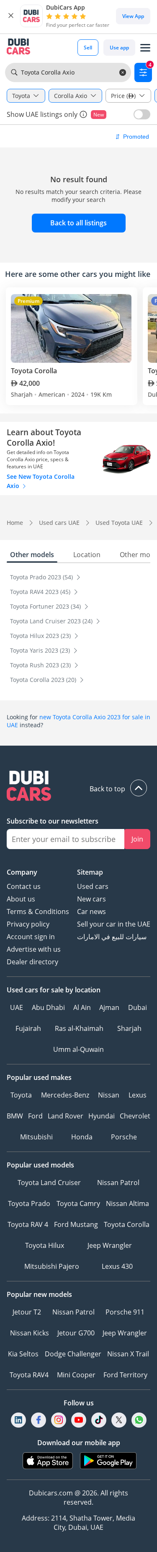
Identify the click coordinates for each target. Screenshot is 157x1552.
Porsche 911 (125, 1312)
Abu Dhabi (48, 1007)
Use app (119, 47)
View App (133, 16)
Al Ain (82, 1007)
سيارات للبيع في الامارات (112, 936)
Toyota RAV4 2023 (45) (41, 592)
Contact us (24, 886)
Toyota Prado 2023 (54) (42, 577)
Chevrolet (135, 1116)
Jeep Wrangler (110, 1245)
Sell (88, 47)
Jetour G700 (76, 1333)
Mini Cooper (76, 1374)
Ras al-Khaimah (79, 1028)
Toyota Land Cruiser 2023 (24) (52, 621)
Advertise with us (34, 949)
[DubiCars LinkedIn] (18, 1420)
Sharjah (129, 1028)
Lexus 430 (117, 1266)
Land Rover (65, 1116)
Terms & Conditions (38, 911)
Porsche (124, 1136)
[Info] (83, 114)
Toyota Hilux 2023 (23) (41, 636)
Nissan (108, 1095)
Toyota (21, 1095)
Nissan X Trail (128, 1353)
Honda (82, 1136)
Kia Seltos (23, 1353)
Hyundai (101, 1116)
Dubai (137, 1007)
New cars (91, 899)
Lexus (138, 1095)
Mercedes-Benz (65, 1095)
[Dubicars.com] (78, 787)
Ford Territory (125, 1374)
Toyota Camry (78, 1203)
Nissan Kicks (29, 1333)
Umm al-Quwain (78, 1049)
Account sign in (31, 936)
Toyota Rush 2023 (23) (41, 665)
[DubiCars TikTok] (99, 1420)
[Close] (11, 16)
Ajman (109, 1007)
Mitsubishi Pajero (51, 1266)
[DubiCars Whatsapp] (139, 1420)
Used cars (92, 886)
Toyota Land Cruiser (49, 1182)
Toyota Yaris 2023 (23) (41, 650)
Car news (91, 911)
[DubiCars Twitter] (119, 1420)
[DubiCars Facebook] (38, 1420)
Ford (35, 1116)
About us (21, 899)
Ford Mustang (76, 1224)
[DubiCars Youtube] (79, 1420)
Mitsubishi (36, 1136)
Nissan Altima (127, 1203)
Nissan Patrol (118, 1182)
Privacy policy (28, 924)
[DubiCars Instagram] (58, 1420)
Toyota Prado (29, 1203)
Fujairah (28, 1028)
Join (137, 839)
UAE (16, 1007)
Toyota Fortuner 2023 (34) (46, 606)
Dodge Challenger (73, 1353)
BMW (15, 1116)
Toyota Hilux (44, 1245)
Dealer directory (32, 961)
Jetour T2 (27, 1312)
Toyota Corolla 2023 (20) (44, 680)
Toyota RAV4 (29, 1374)
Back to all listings (78, 222)
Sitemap (90, 872)
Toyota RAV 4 (28, 1224)
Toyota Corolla (126, 1224)
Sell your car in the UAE (113, 924)
